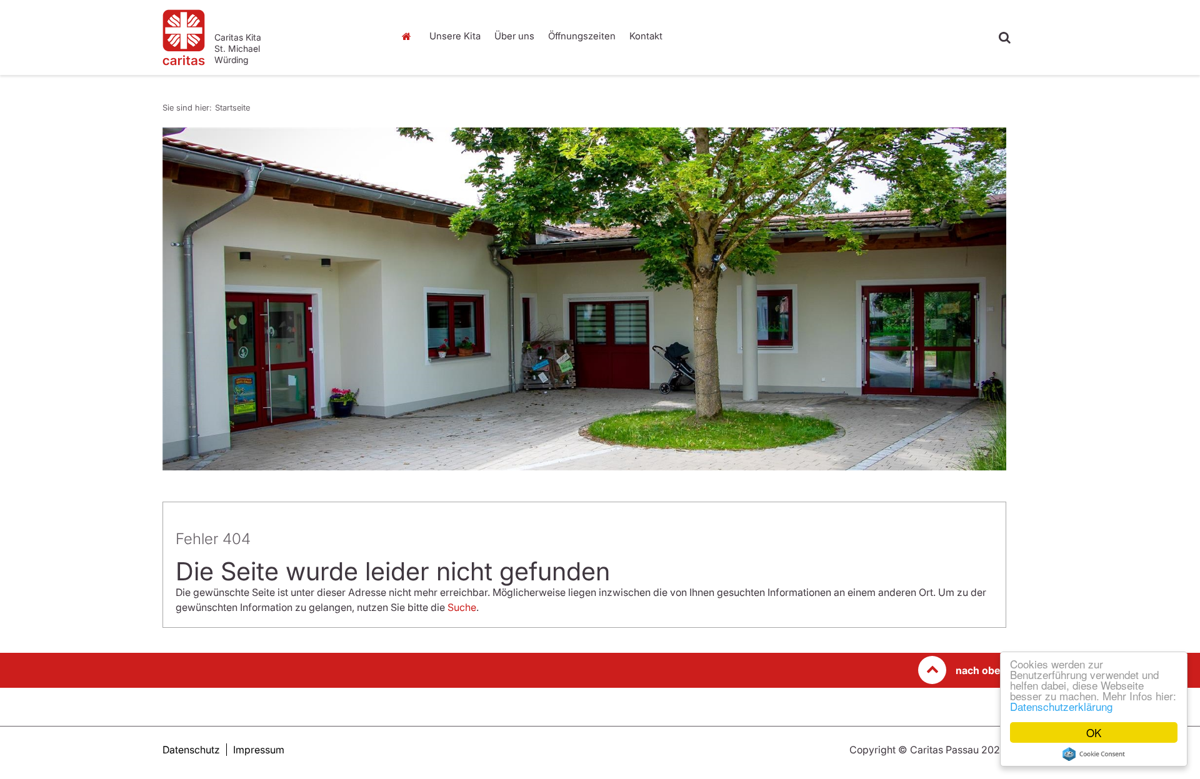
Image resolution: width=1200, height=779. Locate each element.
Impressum (258, 749)
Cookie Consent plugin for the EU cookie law (1093, 754)
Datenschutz (191, 749)
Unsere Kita (455, 36)
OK (1093, 732)
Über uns (514, 36)
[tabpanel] (584, 298)
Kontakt (645, 36)
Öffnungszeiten (582, 36)
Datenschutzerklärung (1061, 706)
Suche (462, 607)
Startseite (409, 36)
